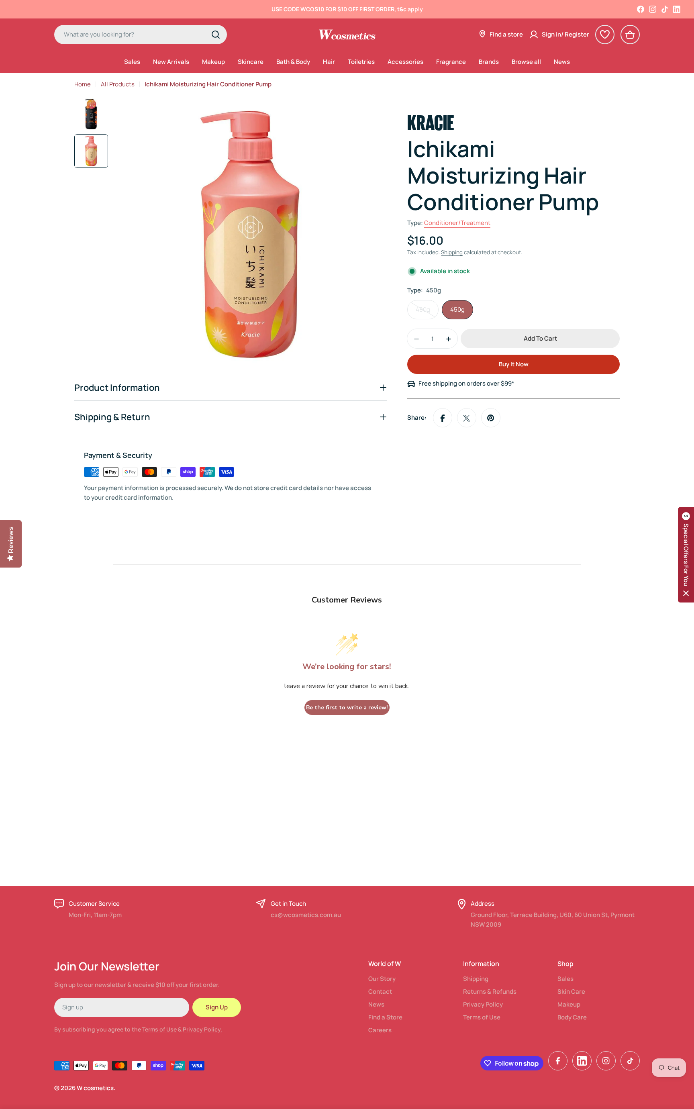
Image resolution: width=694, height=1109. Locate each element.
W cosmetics (95, 1088)
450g (457, 310)
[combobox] (140, 34)
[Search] (215, 34)
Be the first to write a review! (347, 707)
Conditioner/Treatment (457, 223)
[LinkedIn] (676, 9)
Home (82, 84)
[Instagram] (652, 9)
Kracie (430, 121)
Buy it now (514, 364)
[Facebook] (640, 9)
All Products (118, 84)
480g (427, 313)
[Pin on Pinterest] (490, 418)
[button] (686, 554)
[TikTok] (664, 9)
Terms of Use (159, 1029)
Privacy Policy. (202, 1029)
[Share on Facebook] (442, 418)
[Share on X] (466, 418)
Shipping (452, 252)
